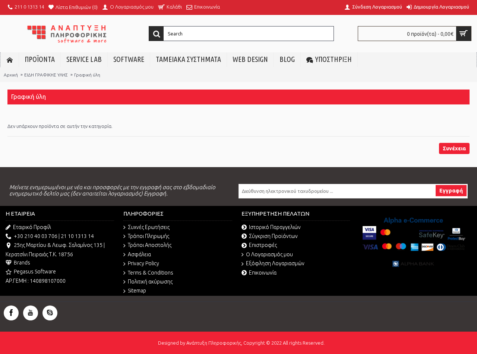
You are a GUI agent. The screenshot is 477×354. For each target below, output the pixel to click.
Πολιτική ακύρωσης (150, 282)
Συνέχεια (454, 148)
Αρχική (11, 74)
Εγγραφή (451, 191)
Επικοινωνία (263, 273)
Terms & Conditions (150, 273)
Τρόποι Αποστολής (149, 245)
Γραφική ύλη (87, 74)
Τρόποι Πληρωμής (148, 236)
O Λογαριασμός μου (269, 254)
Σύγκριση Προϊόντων (273, 236)
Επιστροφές (263, 245)
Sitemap (137, 291)
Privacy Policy (143, 263)
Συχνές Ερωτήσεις (149, 227)
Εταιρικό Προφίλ (32, 227)
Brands (22, 263)
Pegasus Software (35, 272)
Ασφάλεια (139, 254)
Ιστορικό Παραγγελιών (275, 227)
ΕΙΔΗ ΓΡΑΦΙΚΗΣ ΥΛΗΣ (46, 74)
